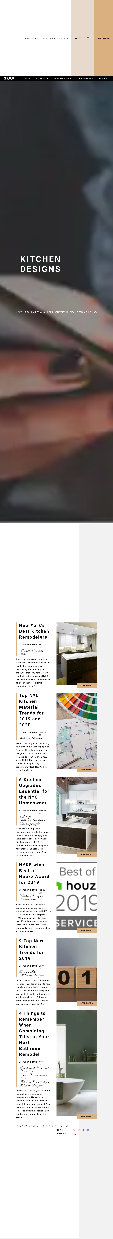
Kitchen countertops (34, 1082)
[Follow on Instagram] (79, 1130)
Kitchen (24, 78)
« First (32, 1126)
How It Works (50, 38)
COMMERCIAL (85, 78)
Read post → (87, 685)
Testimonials (29, 899)
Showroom (64, 38)
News (19, 312)
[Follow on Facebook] (84, 1130)
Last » (67, 1126)
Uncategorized (30, 823)
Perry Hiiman (30, 645)
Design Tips (84, 312)
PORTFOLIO (104, 78)
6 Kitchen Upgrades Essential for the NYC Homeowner (34, 791)
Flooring (26, 1071)
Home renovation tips (61, 312)
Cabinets (25, 816)
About (35, 38)
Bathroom (41, 78)
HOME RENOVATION (63, 78)
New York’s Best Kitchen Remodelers (34, 631)
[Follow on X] (88, 1130)
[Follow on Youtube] (74, 1135)
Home (27, 38)
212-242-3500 (84, 38)
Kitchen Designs (34, 312)
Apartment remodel (34, 1068)
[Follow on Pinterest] (74, 1130)
